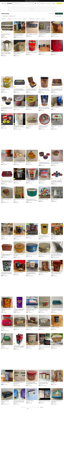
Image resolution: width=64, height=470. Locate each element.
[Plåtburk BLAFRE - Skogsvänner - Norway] (57, 119)
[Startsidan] (9, 3)
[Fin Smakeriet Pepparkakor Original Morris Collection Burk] (19, 229)
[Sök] (30, 3)
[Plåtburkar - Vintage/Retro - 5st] (19, 156)
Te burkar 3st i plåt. (29, 327)
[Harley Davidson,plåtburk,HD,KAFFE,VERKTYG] (44, 339)
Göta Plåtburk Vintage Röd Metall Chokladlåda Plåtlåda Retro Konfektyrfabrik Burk (6, 255)
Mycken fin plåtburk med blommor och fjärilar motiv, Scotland (44, 310)
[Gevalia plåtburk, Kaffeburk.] (44, 266)
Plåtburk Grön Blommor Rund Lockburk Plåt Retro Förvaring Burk (32, 200)
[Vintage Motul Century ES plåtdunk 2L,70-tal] (7, 321)
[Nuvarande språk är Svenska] (35, 3)
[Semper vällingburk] (57, 46)
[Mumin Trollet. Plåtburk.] (19, 174)
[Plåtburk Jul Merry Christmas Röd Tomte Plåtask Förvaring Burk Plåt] (7, 174)
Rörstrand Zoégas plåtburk (5, 382)
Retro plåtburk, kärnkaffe (30, 180)
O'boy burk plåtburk (42, 180)
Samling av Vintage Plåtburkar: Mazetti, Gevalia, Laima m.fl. (19, 35)
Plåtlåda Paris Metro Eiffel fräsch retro (19, 200)
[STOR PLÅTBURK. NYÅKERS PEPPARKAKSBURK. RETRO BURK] (32, 376)
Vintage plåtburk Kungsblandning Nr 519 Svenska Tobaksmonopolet (57, 310)
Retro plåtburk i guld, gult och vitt (44, 254)
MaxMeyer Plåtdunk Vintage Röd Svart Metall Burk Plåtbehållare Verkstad (19, 346)
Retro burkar (3, 125)
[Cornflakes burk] (57, 376)
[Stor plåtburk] (32, 156)
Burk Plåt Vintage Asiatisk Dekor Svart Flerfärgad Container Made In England (6, 273)
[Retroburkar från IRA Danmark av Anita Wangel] (19, 247)
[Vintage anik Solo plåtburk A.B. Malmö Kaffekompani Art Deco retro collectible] (57, 247)
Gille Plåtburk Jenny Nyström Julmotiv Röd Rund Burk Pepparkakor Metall (43, 126)
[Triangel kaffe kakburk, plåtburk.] (44, 321)
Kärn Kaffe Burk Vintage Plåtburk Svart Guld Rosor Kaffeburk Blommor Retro (31, 90)
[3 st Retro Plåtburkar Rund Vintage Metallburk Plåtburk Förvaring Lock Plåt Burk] (7, 101)
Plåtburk (2, 162)
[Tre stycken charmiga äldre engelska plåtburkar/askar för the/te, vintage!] (32, 266)
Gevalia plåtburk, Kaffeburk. (43, 272)
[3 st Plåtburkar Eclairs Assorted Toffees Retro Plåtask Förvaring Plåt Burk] (44, 156)
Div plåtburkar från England (18, 272)
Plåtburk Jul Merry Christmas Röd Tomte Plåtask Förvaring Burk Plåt (6, 181)
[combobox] (22, 3)
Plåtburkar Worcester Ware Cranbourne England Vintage (43, 383)
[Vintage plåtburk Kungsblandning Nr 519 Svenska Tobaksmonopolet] (57, 302)
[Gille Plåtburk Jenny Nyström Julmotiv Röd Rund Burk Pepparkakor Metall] (44, 119)
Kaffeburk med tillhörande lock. (19, 107)
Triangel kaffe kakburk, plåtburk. (44, 327)
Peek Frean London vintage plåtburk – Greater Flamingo (5, 53)
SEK (38, 3)
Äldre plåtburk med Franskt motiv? (19, 327)
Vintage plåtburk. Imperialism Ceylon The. (6, 310)
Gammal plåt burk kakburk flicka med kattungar (56, 401)
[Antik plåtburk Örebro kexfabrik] (57, 339)
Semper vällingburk (54, 52)
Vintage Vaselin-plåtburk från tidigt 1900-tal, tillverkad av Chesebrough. (57, 163)
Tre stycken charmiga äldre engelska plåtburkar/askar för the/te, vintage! (31, 273)
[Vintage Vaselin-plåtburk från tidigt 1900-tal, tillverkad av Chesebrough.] (57, 156)
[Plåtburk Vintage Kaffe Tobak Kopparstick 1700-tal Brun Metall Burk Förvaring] (44, 82)
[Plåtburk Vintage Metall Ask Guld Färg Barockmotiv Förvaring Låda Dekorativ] (57, 82)
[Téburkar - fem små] (44, 46)
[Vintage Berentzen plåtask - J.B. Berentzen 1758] (19, 376)
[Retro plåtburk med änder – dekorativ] (7, 82)
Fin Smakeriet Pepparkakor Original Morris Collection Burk (19, 236)
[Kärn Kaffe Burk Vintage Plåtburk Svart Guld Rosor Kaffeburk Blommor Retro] (32, 82)
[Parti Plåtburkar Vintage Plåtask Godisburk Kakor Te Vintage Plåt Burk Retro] (57, 174)
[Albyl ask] (7, 339)
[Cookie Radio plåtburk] (32, 394)
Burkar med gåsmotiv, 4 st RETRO (31, 34)
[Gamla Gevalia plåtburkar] (32, 229)
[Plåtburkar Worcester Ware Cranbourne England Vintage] (44, 376)
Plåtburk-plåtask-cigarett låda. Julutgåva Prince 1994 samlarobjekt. (31, 310)
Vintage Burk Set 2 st (42, 34)
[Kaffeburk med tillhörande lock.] (19, 101)
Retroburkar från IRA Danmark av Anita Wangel (19, 255)
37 (38, 407)
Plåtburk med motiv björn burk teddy (6, 200)
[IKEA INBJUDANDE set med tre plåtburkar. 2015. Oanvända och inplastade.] (19, 119)
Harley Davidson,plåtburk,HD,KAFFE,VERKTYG (44, 346)
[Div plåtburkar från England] (19, 266)
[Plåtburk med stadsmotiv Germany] (44, 394)
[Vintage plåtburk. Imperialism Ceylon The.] (7, 302)
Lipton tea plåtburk (54, 34)
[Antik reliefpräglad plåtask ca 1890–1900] (7, 27)
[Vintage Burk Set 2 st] (44, 27)
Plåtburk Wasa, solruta (54, 199)
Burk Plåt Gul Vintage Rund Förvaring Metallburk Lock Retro (44, 236)
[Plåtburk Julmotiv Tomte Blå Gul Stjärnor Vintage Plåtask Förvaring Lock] (44, 101)
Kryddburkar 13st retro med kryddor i (5, 236)
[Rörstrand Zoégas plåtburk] (7, 376)
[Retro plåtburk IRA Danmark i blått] (32, 247)
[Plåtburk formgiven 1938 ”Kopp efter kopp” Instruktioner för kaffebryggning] (57, 266)
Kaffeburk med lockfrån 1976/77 (31, 107)
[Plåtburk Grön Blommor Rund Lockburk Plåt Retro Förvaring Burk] (32, 192)
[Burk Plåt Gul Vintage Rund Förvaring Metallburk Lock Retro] (44, 229)
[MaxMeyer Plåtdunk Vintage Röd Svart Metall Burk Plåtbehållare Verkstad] (19, 339)
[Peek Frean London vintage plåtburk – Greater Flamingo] (7, 46)
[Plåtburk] (7, 156)
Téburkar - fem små (42, 52)
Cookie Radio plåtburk (30, 400)
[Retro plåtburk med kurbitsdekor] (32, 46)
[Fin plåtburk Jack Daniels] (57, 321)
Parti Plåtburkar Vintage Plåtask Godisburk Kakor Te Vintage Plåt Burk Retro (56, 181)
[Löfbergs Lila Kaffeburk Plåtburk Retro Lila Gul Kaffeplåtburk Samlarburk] (19, 302)
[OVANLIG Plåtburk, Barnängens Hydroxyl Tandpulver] (19, 46)
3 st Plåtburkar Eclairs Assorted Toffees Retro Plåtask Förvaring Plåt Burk (44, 163)
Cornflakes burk (53, 382)
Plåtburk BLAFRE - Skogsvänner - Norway (56, 126)
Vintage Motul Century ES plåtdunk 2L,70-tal (7, 328)
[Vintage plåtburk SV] (32, 119)
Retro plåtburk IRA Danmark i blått (31, 254)
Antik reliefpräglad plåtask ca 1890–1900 (6, 35)
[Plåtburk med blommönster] (32, 339)
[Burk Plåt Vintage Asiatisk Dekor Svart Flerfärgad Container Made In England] (7, 266)
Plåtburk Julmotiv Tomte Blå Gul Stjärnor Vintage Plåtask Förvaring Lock (44, 108)
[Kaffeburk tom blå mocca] (57, 101)
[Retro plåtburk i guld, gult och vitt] (44, 247)
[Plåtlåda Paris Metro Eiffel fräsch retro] (19, 192)
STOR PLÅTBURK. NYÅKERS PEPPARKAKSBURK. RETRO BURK (31, 383)
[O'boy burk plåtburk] (44, 174)
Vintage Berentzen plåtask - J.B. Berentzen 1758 (19, 383)
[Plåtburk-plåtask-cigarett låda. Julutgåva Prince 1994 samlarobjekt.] (32, 302)
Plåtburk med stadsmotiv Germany (44, 400)
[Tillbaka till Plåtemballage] (1, 16)
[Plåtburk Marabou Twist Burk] (44, 192)
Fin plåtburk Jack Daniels (55, 327)
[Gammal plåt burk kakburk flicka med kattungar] (57, 394)
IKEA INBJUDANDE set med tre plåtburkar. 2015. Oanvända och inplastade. (19, 126)
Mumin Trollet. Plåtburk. (17, 180)
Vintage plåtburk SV (29, 125)
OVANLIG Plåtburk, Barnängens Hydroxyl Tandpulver (19, 53)
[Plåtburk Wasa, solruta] (57, 192)
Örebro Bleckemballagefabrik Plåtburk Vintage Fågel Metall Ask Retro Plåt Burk (19, 90)
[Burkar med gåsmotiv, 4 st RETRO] (32, 27)
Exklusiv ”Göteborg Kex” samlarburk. (5, 401)
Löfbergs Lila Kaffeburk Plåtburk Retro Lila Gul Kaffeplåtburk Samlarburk (19, 310)
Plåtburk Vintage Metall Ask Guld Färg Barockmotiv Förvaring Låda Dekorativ (56, 90)
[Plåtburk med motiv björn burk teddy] (7, 192)
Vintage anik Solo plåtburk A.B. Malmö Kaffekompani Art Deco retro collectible (56, 255)
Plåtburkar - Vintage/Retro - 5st (19, 162)
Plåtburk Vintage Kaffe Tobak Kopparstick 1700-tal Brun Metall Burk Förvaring (44, 90)
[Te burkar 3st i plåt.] (32, 321)
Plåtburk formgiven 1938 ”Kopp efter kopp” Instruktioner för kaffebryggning (56, 273)
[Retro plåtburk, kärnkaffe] (32, 174)
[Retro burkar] (7, 119)
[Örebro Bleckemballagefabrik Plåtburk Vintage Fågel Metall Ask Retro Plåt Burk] (19, 82)
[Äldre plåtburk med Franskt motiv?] (19, 321)
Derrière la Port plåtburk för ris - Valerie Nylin (56, 236)
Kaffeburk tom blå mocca (55, 107)
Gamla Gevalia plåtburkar (30, 235)
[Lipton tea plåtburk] (57, 27)
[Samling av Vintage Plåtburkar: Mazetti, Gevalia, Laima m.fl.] (19, 27)
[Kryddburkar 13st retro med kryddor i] (7, 229)
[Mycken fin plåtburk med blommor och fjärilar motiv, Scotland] (44, 302)
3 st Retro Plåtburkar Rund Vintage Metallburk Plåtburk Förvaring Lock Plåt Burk (7, 108)
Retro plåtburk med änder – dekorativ (5, 90)
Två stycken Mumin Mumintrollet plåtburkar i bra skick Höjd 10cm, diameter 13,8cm (19, 401)
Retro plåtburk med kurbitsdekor (31, 52)
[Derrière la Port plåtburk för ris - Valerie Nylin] (57, 229)
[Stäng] (63, 0)
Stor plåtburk (28, 162)
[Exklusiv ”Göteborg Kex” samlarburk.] (7, 394)
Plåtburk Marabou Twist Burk (43, 199)
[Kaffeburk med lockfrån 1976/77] (32, 101)
